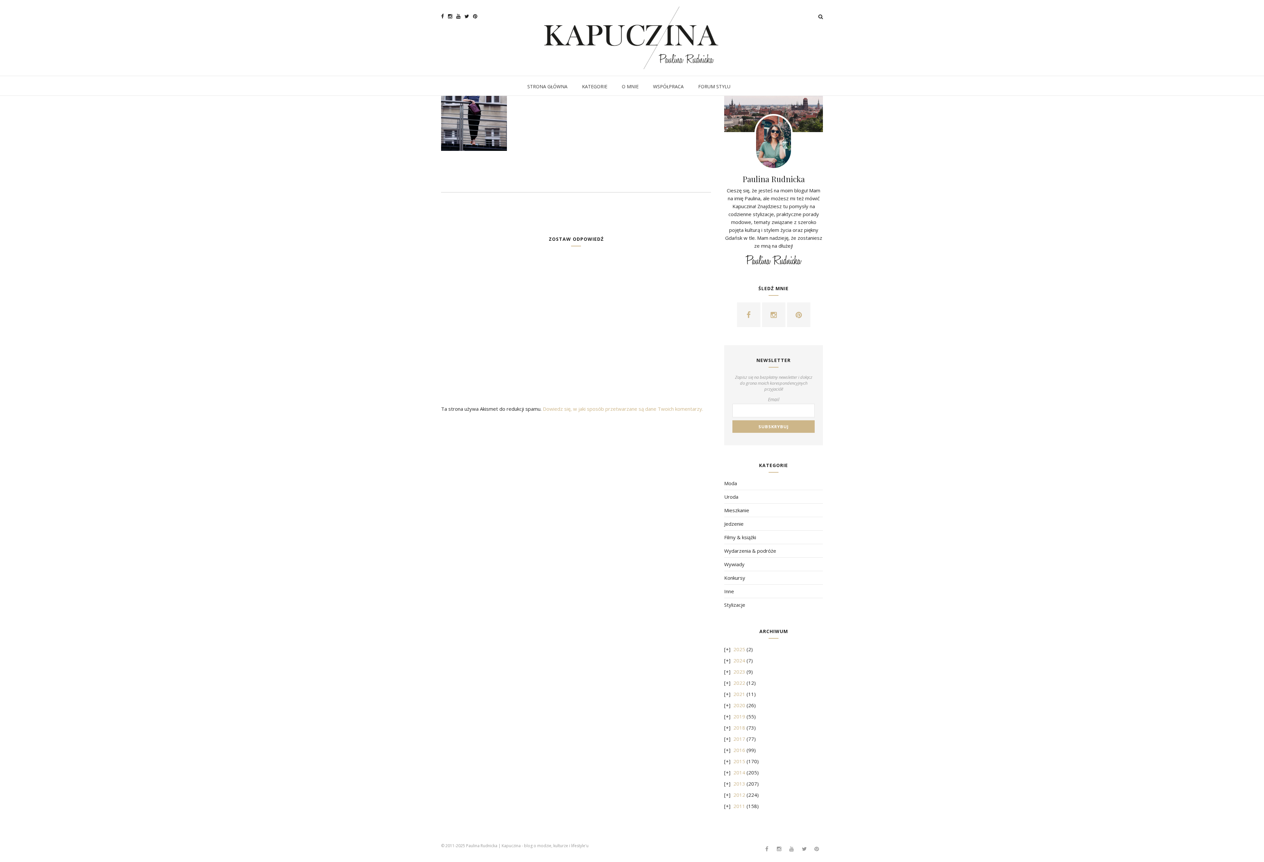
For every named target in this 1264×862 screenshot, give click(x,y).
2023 (739, 671)
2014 (739, 772)
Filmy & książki (740, 537)
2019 (739, 716)
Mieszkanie (736, 510)
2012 (739, 795)
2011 (739, 806)
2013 (739, 783)
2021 (739, 694)
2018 (739, 727)
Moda (730, 483)
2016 (739, 750)
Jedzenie (734, 523)
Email (773, 399)
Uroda (731, 496)
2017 (739, 739)
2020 (739, 705)
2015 (739, 761)
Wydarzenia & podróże (750, 550)
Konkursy (734, 577)
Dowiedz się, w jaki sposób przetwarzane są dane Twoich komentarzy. (623, 408)
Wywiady (734, 564)
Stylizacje (734, 604)
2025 (739, 649)
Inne (729, 591)
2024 (739, 660)
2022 (739, 683)
